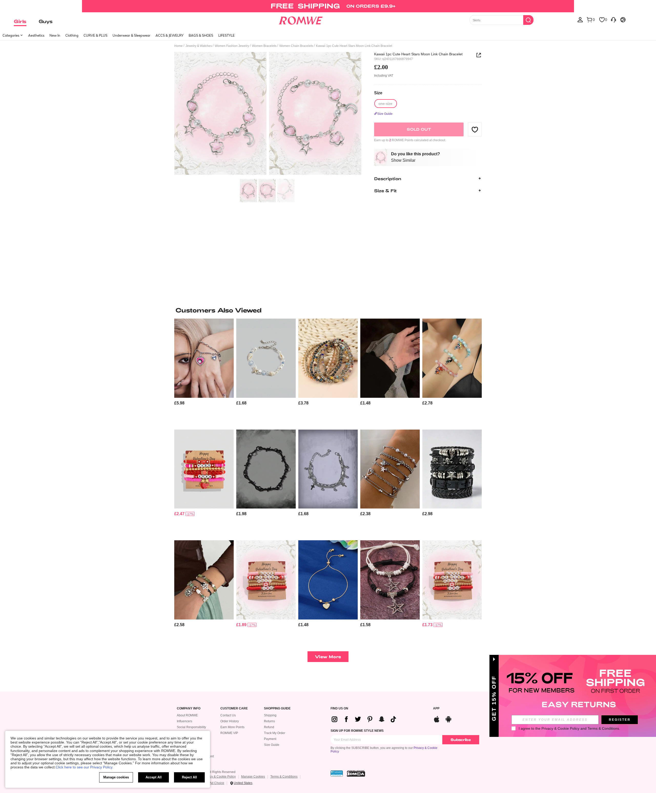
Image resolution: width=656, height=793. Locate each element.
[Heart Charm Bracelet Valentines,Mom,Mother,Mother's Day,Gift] (328, 579)
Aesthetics (36, 35)
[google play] (448, 718)
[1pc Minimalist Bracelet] (266, 469)
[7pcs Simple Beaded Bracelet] (328, 358)
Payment (270, 739)
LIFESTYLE (226, 35)
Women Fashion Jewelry (232, 46)
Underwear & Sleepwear (131, 35)
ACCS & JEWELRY (169, 35)
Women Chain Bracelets (296, 46)
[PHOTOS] (267, 114)
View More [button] (328, 656)
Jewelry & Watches (199, 46)
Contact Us (228, 715)
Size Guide (271, 745)
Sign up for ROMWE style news (357, 731)
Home (178, 46)
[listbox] (580, 19)
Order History (229, 721)
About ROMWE (187, 715)
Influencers (184, 721)
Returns (269, 721)
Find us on (339, 708)
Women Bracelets (264, 46)
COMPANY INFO (188, 708)
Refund (269, 727)
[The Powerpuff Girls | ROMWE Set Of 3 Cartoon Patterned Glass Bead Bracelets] (452, 358)
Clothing (71, 35)
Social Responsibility (191, 727)
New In (54, 35)
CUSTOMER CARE (234, 708)
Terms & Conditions (284, 776)
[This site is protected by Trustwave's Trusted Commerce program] (337, 773)
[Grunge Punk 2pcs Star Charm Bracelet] (390, 579)
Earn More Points (232, 727)
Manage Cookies (253, 776)
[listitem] (204, 372)
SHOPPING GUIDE (277, 708)
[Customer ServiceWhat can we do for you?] (613, 19)
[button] (475, 129)
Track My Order (274, 733)
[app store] (436, 718)
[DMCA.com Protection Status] (356, 773)
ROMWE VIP (229, 733)
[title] (328, 310)
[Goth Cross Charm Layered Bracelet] (328, 469)
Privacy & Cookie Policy (219, 776)
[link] (328, 6)
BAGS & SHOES (201, 35)
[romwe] (300, 19)
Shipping (270, 715)
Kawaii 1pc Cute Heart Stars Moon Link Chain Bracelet (418, 54)
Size (378, 92)
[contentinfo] (179, 403)
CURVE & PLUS (95, 35)
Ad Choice (217, 783)
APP (436, 708)
